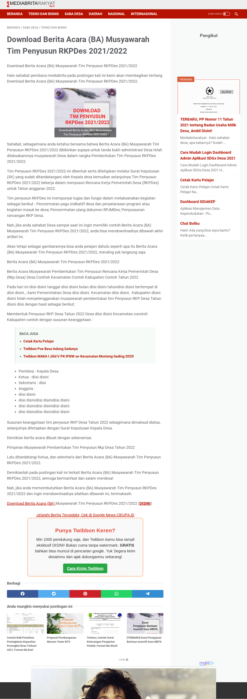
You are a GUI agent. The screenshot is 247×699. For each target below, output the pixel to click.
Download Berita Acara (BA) (31, 503)
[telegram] (147, 594)
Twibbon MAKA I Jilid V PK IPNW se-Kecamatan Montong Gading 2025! (78, 356)
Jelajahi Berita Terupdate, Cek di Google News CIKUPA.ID (85, 515)
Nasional (116, 14)
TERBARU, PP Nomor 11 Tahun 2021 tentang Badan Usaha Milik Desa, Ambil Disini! (208, 125)
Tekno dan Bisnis (43, 14)
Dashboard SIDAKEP (197, 201)
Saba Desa (74, 14)
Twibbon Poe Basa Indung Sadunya (50, 349)
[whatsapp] (116, 594)
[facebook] (22, 594)
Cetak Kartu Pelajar (38, 341)
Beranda (15, 14)
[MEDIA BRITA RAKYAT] (33, 5)
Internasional (144, 14)
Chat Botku (190, 223)
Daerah (95, 14)
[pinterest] (85, 594)
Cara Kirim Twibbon (85, 568)
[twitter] (53, 594)
